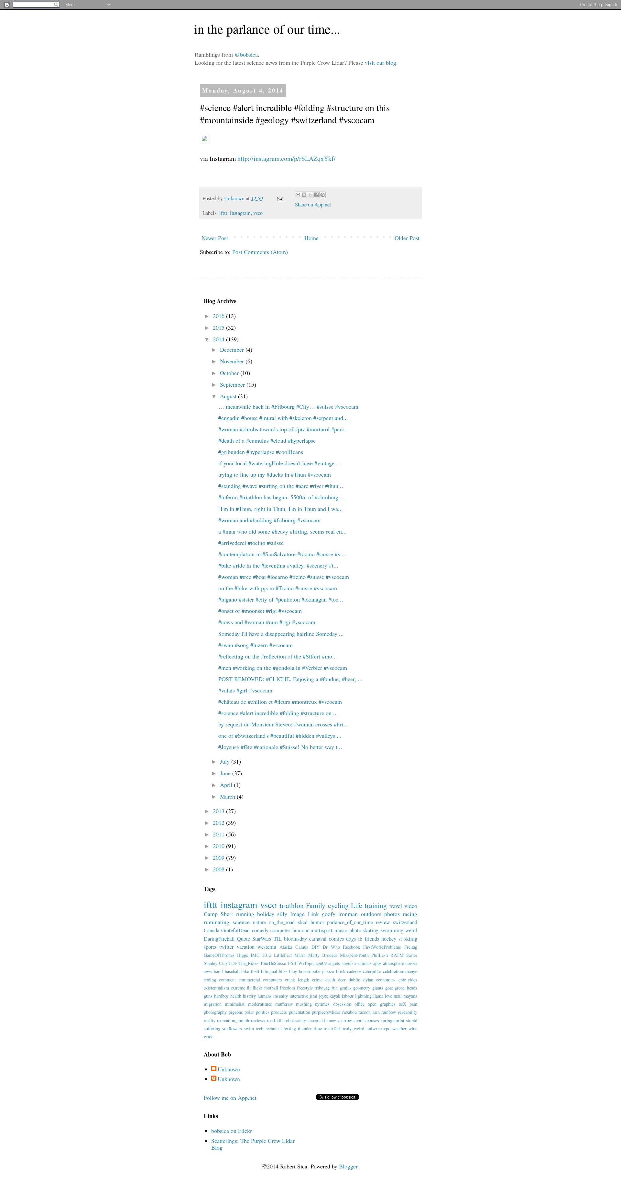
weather (399, 1028)
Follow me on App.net (230, 1097)
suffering (212, 1028)
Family (315, 905)
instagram (240, 212)
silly (282, 914)
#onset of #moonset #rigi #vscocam (260, 610)
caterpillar (372, 971)
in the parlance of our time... (267, 28)
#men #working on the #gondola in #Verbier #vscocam (282, 667)
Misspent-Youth (354, 955)
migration (213, 1004)
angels (334, 963)
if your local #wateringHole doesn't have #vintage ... (279, 463)
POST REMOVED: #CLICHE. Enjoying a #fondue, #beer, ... (290, 679)
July (225, 761)
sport (358, 1020)
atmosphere (393, 963)
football (271, 988)
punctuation (299, 1012)
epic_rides (407, 980)
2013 (219, 811)
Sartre (411, 955)
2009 (219, 857)
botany (317, 971)
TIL (278, 938)
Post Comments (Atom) (260, 252)
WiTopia (306, 963)
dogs (351, 938)
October (230, 373)
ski (322, 1020)
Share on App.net (313, 204)
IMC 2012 (261, 955)
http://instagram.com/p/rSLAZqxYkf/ (286, 158)
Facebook (351, 947)
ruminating (216, 922)
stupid (411, 1020)
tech (259, 1028)
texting (290, 1028)
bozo (329, 971)
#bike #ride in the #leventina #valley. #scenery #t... (278, 565)
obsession (342, 1004)
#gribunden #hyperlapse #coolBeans (260, 452)
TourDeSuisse (273, 963)
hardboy (221, 996)
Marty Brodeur (322, 955)
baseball (232, 971)
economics (386, 980)
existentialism (216, 988)
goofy (328, 914)
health (235, 996)
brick (340, 971)
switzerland (405, 922)
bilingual (269, 971)
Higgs (242, 955)
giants (377, 988)
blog (293, 971)
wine (413, 1028)
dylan (368, 980)
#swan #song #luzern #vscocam (255, 645)
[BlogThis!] (304, 195)
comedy (260, 930)
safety (300, 1020)
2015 (219, 327)
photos (392, 914)
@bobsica (246, 54)
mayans (410, 996)
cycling (338, 905)
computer (280, 930)
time (318, 1028)
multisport (321, 930)
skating (370, 930)
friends (372, 938)
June (226, 773)
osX (402, 1004)
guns (208, 996)
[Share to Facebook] (316, 195)
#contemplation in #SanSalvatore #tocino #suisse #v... (281, 554)
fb (360, 938)
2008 (219, 869)
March (228, 796)
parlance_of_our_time (350, 922)
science (241, 922)
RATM (397, 955)
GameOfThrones (219, 955)
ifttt (223, 212)
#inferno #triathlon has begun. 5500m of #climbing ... (281, 497)
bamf (218, 971)
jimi (313, 996)
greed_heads (406, 988)
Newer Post (215, 238)
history (249, 996)
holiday (265, 914)
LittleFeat (283, 955)
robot (289, 1020)
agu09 (321, 963)
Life (356, 905)
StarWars (261, 938)
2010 (219, 846)
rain (376, 1012)
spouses (372, 1020)
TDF (232, 963)
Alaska (285, 947)
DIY (315, 947)
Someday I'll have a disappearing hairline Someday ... (281, 633)
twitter (226, 946)
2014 (219, 339)
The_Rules (248, 963)
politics (262, 1012)
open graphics (381, 1004)
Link (313, 914)
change (411, 971)
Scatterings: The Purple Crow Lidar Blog (253, 1144)
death (330, 980)
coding (210, 980)
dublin (354, 980)
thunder (305, 1028)
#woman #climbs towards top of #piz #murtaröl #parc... (283, 429)
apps (377, 963)
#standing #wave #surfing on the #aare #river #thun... (280, 486)
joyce (323, 996)
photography (215, 1012)
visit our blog (380, 62)
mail (398, 996)
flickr (257, 988)
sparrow (344, 1020)
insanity (280, 996)
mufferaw (284, 1004)
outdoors (371, 914)
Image (297, 914)
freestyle (305, 988)
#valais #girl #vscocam (245, 690)
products (279, 1012)
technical (274, 1028)
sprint (399, 1020)
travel (395, 906)
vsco (258, 212)
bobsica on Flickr (231, 1130)
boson (304, 971)
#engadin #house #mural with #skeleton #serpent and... (283, 418)
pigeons (236, 1012)
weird (411, 930)
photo (355, 930)
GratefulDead (235, 930)
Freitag (410, 947)
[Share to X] (310, 195)
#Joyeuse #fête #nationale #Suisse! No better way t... (280, 747)
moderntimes (260, 1004)
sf (400, 938)
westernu (266, 946)
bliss (283, 971)
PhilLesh (379, 955)
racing (410, 914)
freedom (287, 988)
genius (346, 988)
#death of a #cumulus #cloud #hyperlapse (267, 440)
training (376, 905)
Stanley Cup (215, 963)
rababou (349, 1012)
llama (378, 996)
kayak (335, 996)
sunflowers (232, 1028)
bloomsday (295, 938)
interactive (298, 996)
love (388, 996)
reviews (258, 1020)
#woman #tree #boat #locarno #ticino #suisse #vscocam (283, 576)
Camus (301, 947)
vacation (246, 946)
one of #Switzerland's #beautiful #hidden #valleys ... (280, 735)
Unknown (235, 198)
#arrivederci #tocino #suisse (251, 543)
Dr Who (331, 947)
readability (407, 1012)
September (233, 384)
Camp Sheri (218, 914)
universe (374, 1028)
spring (386, 1020)
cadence (354, 971)
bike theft (250, 971)
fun (335, 988)
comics (336, 938)
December (232, 349)
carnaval (318, 938)
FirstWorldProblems (382, 947)
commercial (249, 980)
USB (292, 963)
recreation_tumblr (233, 1020)
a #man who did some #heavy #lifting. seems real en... (282, 531)
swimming (392, 930)
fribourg (322, 988)
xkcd (303, 922)
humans (264, 996)
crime (317, 980)
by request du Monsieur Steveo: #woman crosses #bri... (283, 724)
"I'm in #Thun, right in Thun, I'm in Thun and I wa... (280, 509)
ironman (348, 914)
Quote (243, 938)
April (227, 785)
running (245, 914)
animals (364, 963)
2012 (219, 822)
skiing (410, 938)
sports (210, 946)
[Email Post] (279, 198)
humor (317, 922)
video (410, 906)
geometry (361, 988)
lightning (363, 996)
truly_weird (353, 1028)
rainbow (388, 1012)
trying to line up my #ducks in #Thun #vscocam (274, 474)
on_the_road (282, 922)
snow (331, 1020)
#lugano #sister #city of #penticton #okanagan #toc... (280, 599)
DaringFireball (219, 938)
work (208, 1037)
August (229, 396)
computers (272, 980)
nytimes (322, 1004)
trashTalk (332, 1028)
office (359, 1004)
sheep (313, 1020)
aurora (411, 963)
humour (300, 930)
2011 (219, 834)
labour (348, 996)
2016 (219, 316)
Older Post (407, 238)
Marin (300, 955)
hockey (388, 938)
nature (259, 922)
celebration (393, 971)
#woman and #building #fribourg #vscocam (269, 520)
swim (249, 1028)
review (383, 922)
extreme (238, 988)
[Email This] (298, 195)
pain (413, 1004)
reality (209, 1020)
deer (342, 980)
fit (249, 988)
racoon (364, 1012)
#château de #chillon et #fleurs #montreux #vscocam (280, 701)
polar (249, 1012)
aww (208, 971)
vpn (387, 1028)
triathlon (292, 905)
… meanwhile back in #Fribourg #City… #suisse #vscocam (288, 406)
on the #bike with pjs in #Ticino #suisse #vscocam (277, 588)
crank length (297, 980)
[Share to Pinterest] (322, 195)
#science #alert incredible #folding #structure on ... (278, 713)
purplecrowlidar (326, 1012)
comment (227, 980)
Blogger (348, 1166)
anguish (349, 963)
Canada (211, 930)
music (340, 930)
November (232, 361)
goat (389, 988)
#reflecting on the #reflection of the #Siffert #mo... (277, 656)
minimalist (235, 1004)
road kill (275, 1020)
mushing (304, 1004)
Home (311, 238)
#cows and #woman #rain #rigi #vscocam (266, 622)
